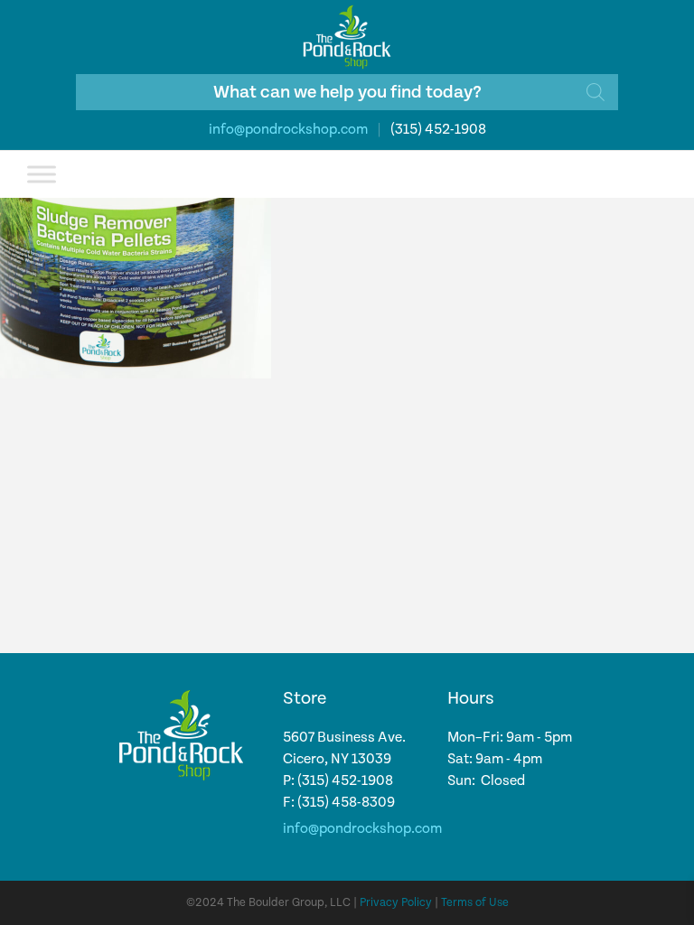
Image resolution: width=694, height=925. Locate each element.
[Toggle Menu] (41, 173)
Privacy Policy (396, 903)
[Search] (595, 92)
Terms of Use (475, 903)
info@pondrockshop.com (288, 129)
